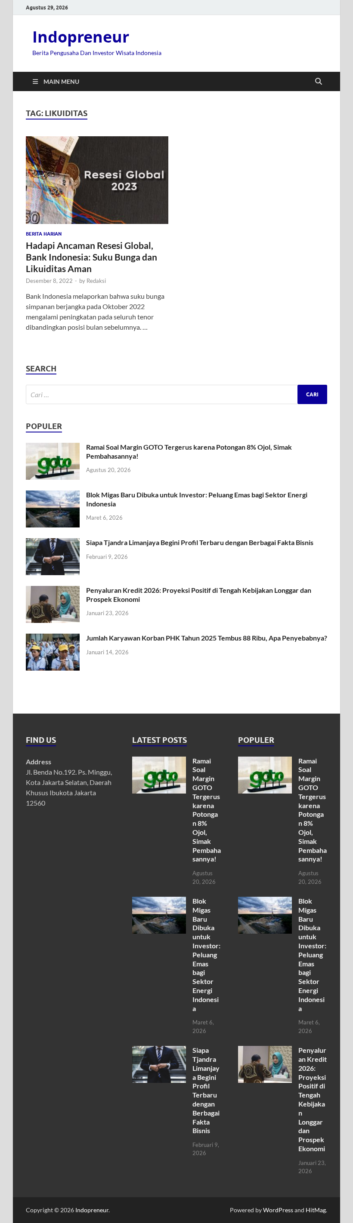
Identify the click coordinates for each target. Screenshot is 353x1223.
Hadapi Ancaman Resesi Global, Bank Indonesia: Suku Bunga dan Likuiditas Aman (91, 257)
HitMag (316, 1210)
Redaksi (96, 280)
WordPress (278, 1210)
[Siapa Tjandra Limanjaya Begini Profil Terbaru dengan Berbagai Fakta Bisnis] (53, 543)
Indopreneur (80, 36)
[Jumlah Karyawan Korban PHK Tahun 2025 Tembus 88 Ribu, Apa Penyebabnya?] (53, 638)
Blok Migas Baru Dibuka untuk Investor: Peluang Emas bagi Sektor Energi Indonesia (206, 954)
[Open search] (318, 82)
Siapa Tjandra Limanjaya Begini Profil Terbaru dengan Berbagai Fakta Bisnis (199, 542)
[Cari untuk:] (176, 394)
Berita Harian (44, 234)
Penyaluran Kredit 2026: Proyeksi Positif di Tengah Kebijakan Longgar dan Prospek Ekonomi (312, 1099)
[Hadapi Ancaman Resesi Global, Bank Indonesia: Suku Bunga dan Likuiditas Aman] (97, 180)
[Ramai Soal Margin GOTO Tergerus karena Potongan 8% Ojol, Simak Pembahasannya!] (53, 448)
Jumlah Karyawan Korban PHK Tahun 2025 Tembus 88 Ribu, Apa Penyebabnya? (206, 638)
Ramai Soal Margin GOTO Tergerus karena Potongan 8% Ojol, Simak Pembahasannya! (206, 810)
